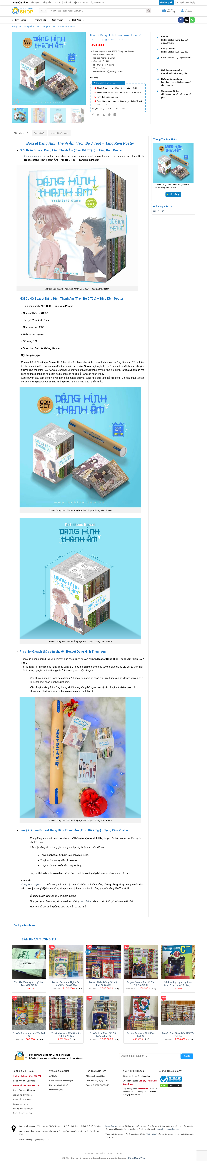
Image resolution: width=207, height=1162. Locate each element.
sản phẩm (85, 901)
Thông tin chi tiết (21, 133)
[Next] (80, 68)
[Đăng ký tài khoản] (183, 11)
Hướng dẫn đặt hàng (59, 133)
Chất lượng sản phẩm (171, 70)
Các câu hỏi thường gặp (23, 1095)
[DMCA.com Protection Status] (170, 1086)
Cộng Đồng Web (136, 1158)
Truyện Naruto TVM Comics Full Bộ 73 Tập (66, 1035)
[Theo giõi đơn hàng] (164, 11)
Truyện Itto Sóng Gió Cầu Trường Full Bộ (103, 1035)
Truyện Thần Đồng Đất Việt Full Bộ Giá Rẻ (103, 984)
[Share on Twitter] (98, 114)
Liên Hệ (67, 2)
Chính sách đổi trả (170, 91)
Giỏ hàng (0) (158, 211)
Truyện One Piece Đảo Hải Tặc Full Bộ (178, 1035)
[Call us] (192, 20)
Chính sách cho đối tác (95, 1076)
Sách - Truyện (43, 26)
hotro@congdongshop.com (179, 57)
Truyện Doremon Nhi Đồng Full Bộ (141, 1035)
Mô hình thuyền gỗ (20, 20)
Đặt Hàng (174, 195)
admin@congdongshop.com (167, 1129)
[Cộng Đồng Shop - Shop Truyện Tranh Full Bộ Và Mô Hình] (22, 11)
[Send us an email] (186, 20)
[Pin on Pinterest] (109, 114)
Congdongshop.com (35, 156)
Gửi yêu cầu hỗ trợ (20, 1104)
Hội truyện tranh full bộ (58, 1085)
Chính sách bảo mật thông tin (61, 1081)
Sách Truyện (57, 20)
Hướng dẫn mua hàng (171, 79)
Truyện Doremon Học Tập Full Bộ (29, 1035)
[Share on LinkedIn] (114, 114)
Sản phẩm (47, 2)
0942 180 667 (182, 40)
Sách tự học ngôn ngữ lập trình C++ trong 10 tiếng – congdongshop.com (178, 984)
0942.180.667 (151, 1134)
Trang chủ (17, 26)
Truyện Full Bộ (41, 20)
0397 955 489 (182, 52)
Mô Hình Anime (75, 20)
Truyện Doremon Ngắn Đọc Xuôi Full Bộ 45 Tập (66, 984)
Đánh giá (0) (39, 133)
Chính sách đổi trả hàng (22, 1113)
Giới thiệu (53, 1076)
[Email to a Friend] (103, 114)
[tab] (21, 133)
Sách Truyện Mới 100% (63, 26)
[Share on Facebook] (92, 114)
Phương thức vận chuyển (23, 1109)
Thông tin (35, 2)
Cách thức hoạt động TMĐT (97, 1081)
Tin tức (58, 2)
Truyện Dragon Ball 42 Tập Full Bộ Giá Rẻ (141, 984)
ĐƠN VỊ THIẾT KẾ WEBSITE (97, 1085)
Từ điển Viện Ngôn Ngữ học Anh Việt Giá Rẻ (29, 984)
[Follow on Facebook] (181, 20)
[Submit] (148, 10)
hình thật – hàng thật (178, 73)
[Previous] (17, 68)
